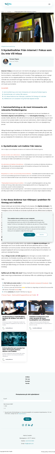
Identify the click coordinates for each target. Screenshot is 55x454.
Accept (29, 234)
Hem (2, 11)
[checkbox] (27, 407)
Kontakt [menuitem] (27, 381)
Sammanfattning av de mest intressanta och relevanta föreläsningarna (25, 92)
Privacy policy (44, 451)
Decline (42, 234)
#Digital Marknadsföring (8, 46)
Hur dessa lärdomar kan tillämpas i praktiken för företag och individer (25, 96)
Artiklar (9, 11)
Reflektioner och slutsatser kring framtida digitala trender (21, 98)
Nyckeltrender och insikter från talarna (15, 94)
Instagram (38, 283)
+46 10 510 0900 (30, 441)
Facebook (45, 283)
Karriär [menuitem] (27, 383)
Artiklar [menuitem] (27, 377)
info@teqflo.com (29, 443)
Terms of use (52, 451)
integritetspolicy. (22, 413)
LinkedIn (32, 283)
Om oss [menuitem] (27, 379)
